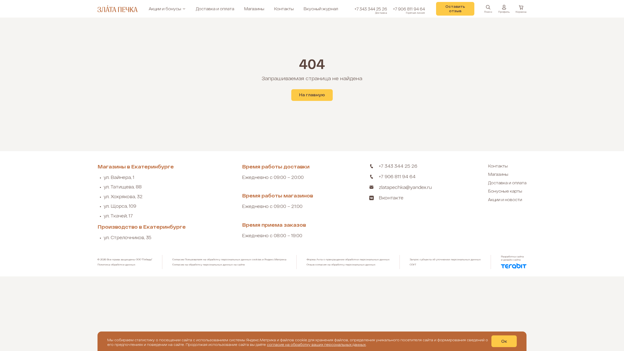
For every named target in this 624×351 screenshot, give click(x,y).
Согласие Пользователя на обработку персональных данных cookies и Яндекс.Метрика (229, 259)
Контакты (284, 8)
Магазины (254, 8)
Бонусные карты (505, 191)
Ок (504, 341)
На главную (312, 94)
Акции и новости (505, 199)
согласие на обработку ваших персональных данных (316, 344)
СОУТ (413, 264)
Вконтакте (391, 197)
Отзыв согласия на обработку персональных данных (341, 264)
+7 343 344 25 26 (370, 10)
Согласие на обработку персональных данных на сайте (208, 264)
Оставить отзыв (455, 8)
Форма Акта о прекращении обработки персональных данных (348, 259)
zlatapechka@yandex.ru (405, 187)
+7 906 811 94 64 (409, 10)
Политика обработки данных (116, 264)
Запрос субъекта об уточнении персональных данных (445, 259)
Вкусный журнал (320, 8)
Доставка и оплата (215, 8)
